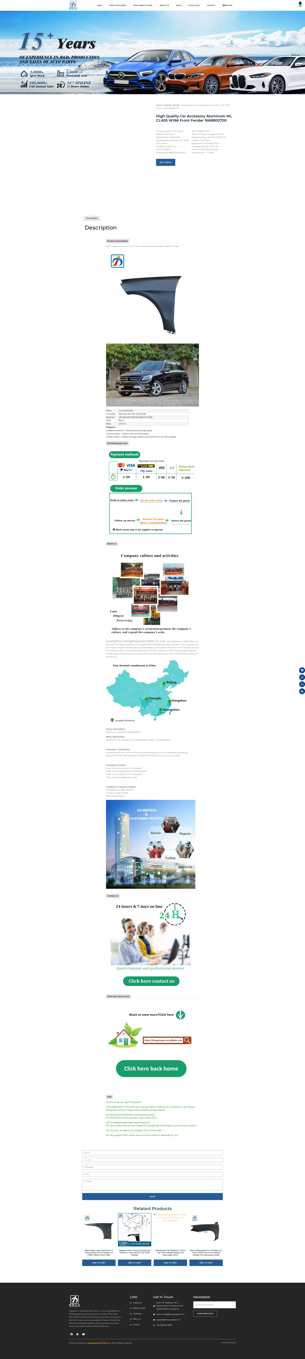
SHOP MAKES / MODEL (143, 5)
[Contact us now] (150, 967)
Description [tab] (92, 197)
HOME (99, 5)
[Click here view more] (150, 1068)
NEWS (178, 5)
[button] (147, 105)
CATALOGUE (194, 5)
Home (159, 105)
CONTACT (211, 5)
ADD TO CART (98, 1241)
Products (167, 105)
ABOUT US (164, 5)
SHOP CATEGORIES (117, 5)
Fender (176, 105)
